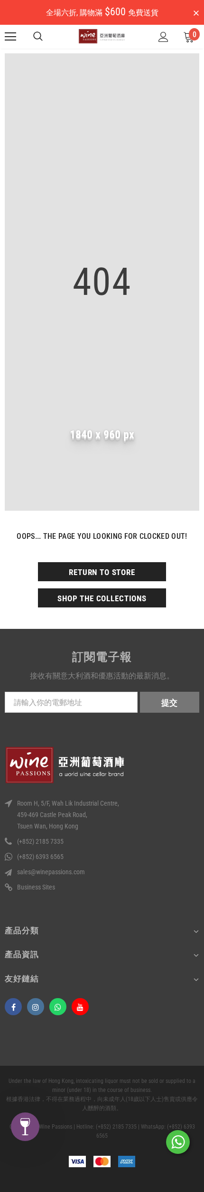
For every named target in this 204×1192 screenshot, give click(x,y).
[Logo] (102, 36)
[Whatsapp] (57, 1006)
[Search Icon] (38, 36)
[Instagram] (35, 1006)
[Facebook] (13, 1006)
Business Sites (36, 887)
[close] (196, 13)
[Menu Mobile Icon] (10, 36)
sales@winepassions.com (51, 872)
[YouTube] (80, 1006)
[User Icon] (163, 37)
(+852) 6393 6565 (40, 856)
